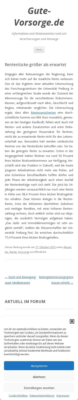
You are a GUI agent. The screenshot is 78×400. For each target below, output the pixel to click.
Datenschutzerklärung (42, 395)
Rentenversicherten (43, 112)
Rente (13, 252)
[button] (72, 321)
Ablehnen (39, 377)
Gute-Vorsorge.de (39, 16)
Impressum (62, 395)
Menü (39, 49)
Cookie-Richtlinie (18, 395)
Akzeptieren (39, 366)
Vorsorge (23, 252)
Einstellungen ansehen (39, 388)
